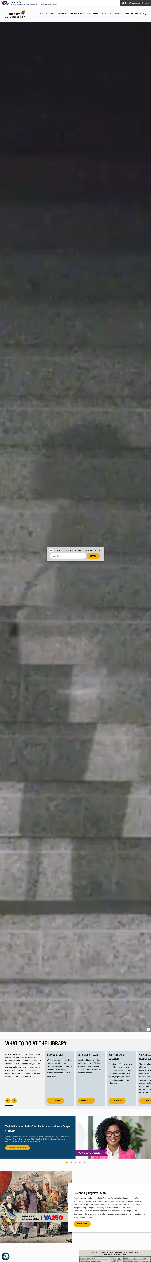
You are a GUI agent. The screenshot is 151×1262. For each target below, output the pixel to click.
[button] (46, 15)
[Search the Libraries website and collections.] (144, 13)
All (51, 550)
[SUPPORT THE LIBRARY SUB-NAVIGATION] (141, 13)
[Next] (14, 1100)
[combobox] (67, 556)
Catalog (59, 550)
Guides (89, 550)
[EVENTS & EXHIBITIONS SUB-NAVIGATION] (110, 13)
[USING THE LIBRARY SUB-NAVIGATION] (54, 13)
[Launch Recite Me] (6, 1256)
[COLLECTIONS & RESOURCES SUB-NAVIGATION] (89, 13)
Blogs (97, 550)
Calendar (79, 550)
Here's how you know (49, 4)
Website (69, 550)
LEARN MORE (86, 1101)
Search (93, 556)
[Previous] (8, 1100)
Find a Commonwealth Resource (137, 3)
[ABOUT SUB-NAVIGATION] (120, 13)
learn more (56, 1101)
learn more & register (17, 1148)
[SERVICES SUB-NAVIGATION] (65, 13)
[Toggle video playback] (148, 1029)
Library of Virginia (18, 2)
